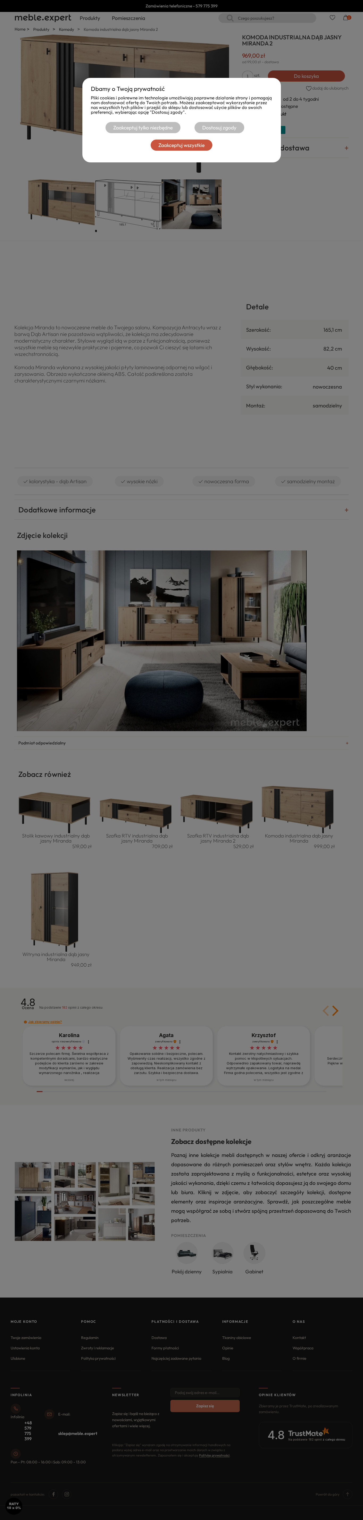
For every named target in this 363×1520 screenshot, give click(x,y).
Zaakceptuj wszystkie (181, 145)
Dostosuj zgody (219, 127)
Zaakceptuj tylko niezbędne (143, 127)
